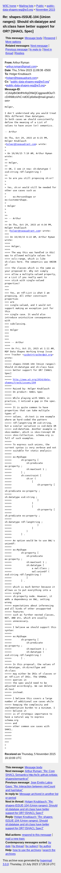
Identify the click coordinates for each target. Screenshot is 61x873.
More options (13, 41)
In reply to (35, 49)
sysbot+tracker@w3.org (38, 354)
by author (45, 846)
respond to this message (36, 834)
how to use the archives (27, 850)
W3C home (9, 5)
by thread (18, 846)
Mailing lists (26, 5)
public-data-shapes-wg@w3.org (30, 81)
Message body (33, 38)
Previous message (16, 49)
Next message (39, 45)
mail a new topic (15, 838)
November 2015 (45, 9)
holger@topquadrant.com (21, 77)
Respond (49, 38)
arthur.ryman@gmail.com (21, 66)
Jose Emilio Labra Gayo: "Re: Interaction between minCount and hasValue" (30, 786)
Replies (19, 53)
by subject (32, 846)
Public (40, 5)
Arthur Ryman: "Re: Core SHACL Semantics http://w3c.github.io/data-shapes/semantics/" (31, 775)
